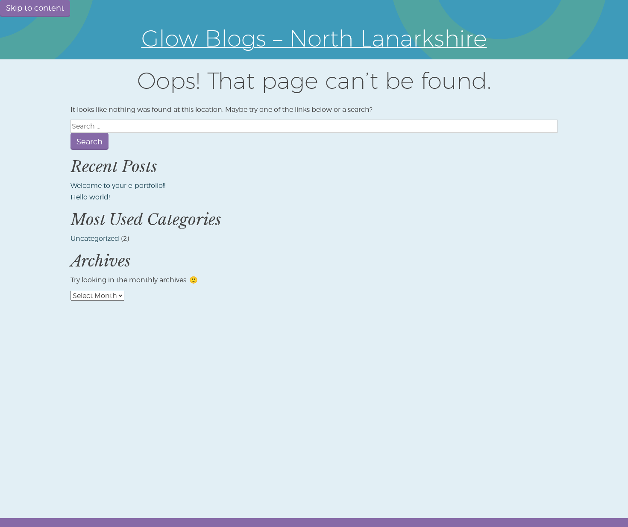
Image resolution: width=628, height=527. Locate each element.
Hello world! (90, 197)
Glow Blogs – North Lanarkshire (314, 38)
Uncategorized (94, 238)
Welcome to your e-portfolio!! (117, 186)
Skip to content (35, 7)
